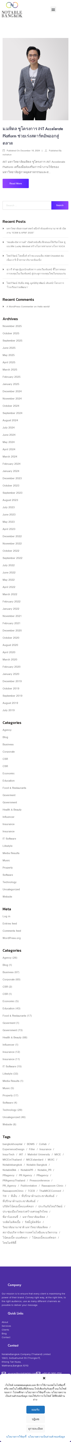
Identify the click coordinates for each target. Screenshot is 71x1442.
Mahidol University (39, 1154)
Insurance (8, 824)
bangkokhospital (12, 1144)
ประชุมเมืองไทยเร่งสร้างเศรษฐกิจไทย (25, 1211)
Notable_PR (44, 1170)
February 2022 (12, 601)
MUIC (51, 1159)
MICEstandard (34, 1159)
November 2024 (12, 398)
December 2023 (12, 478)
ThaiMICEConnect (50, 1191)
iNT (21, 1154)
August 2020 (10, 645)
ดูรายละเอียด (35, 1428)
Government (10, 802)
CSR (5, 759)
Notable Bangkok (37, 1165)
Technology (10, 882)
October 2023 (11, 485)
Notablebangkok (12, 1165)
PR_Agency (9, 1185)
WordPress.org (12, 938)
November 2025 (12, 326)
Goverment (9, 795)
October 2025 (11, 333)
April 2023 (9, 529)
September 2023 (12, 493)
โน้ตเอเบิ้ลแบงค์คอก (44, 1237)
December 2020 (12, 630)
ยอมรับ (35, 1409)
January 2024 (11, 471)
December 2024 (12, 391)
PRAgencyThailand (14, 1180)
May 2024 (9, 442)
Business (8, 744)
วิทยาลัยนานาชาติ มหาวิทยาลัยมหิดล (25, 1227)
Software (8, 875)
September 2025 (12, 340)
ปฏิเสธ (35, 1419)
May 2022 (9, 580)
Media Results (11, 853)
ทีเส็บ (14, 1196)
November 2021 (12, 616)
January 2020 (11, 674)
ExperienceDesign (13, 1149)
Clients (5, 1329)
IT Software (9, 838)
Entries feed (10, 923)
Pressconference (40, 1180)
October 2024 (11, 406)
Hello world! (43, 306)
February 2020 (12, 667)
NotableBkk (9, 1170)
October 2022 (11, 551)
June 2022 (9, 572)
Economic (8, 773)
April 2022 (9, 587)
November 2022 (12, 543)
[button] (44, 1378)
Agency (7, 730)
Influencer (8, 817)
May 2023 (9, 522)
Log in (6, 916)
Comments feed (12, 931)
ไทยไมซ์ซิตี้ (9, 1243)
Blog (5, 737)
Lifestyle (7, 846)
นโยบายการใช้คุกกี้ (16, 1436)
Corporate (9, 751)
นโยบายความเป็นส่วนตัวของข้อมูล (46, 1436)
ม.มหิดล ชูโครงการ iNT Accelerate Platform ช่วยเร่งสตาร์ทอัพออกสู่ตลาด (33, 136)
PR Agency (25, 1175)
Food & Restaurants (14, 788)
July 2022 (9, 565)
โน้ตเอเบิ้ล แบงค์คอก (15, 1237)
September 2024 (12, 413)
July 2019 (9, 710)
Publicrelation (29, 1185)
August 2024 (10, 420)
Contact (6, 1337)
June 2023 (9, 514)
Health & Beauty (12, 809)
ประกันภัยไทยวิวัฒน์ (50, 1206)
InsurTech (8, 1154)
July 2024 (9, 427)
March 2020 (10, 659)
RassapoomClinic (13, 1191)
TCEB (31, 1191)
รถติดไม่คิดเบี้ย (11, 1222)
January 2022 (11, 609)
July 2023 (9, 507)
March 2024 (10, 456)
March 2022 (10, 594)
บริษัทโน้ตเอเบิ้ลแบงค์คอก (18, 1206)
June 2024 (9, 435)
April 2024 (9, 449)
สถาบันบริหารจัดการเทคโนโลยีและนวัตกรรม (30, 1232)
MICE (57, 1154)
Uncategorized (11, 889)
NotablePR (27, 1170)
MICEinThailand (12, 1159)
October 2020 (11, 638)
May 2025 (9, 355)
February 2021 (12, 623)
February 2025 (12, 377)
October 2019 (11, 688)
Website (7, 896)
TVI (4, 1196)
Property (8, 867)
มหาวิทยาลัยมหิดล (34, 1217)
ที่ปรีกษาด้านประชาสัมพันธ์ (38, 1196)
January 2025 (11, 384)
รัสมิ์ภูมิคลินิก (33, 1222)
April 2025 (9, 362)
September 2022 (12, 558)
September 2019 (12, 696)
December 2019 (12, 681)
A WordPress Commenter (20, 306)
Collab (43, 1144)
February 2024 (12, 464)
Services (6, 1325)
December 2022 (12, 536)
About (5, 1322)
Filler (32, 1149)
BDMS (30, 1144)
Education (9, 780)
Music (6, 860)
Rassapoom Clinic (52, 1185)
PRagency (8, 1175)
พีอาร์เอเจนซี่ (10, 1217)
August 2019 (10, 703)
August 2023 (10, 500)
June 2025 (9, 348)
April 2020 (9, 652)
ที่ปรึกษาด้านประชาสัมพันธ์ (19, 1201)
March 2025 (10, 369)
